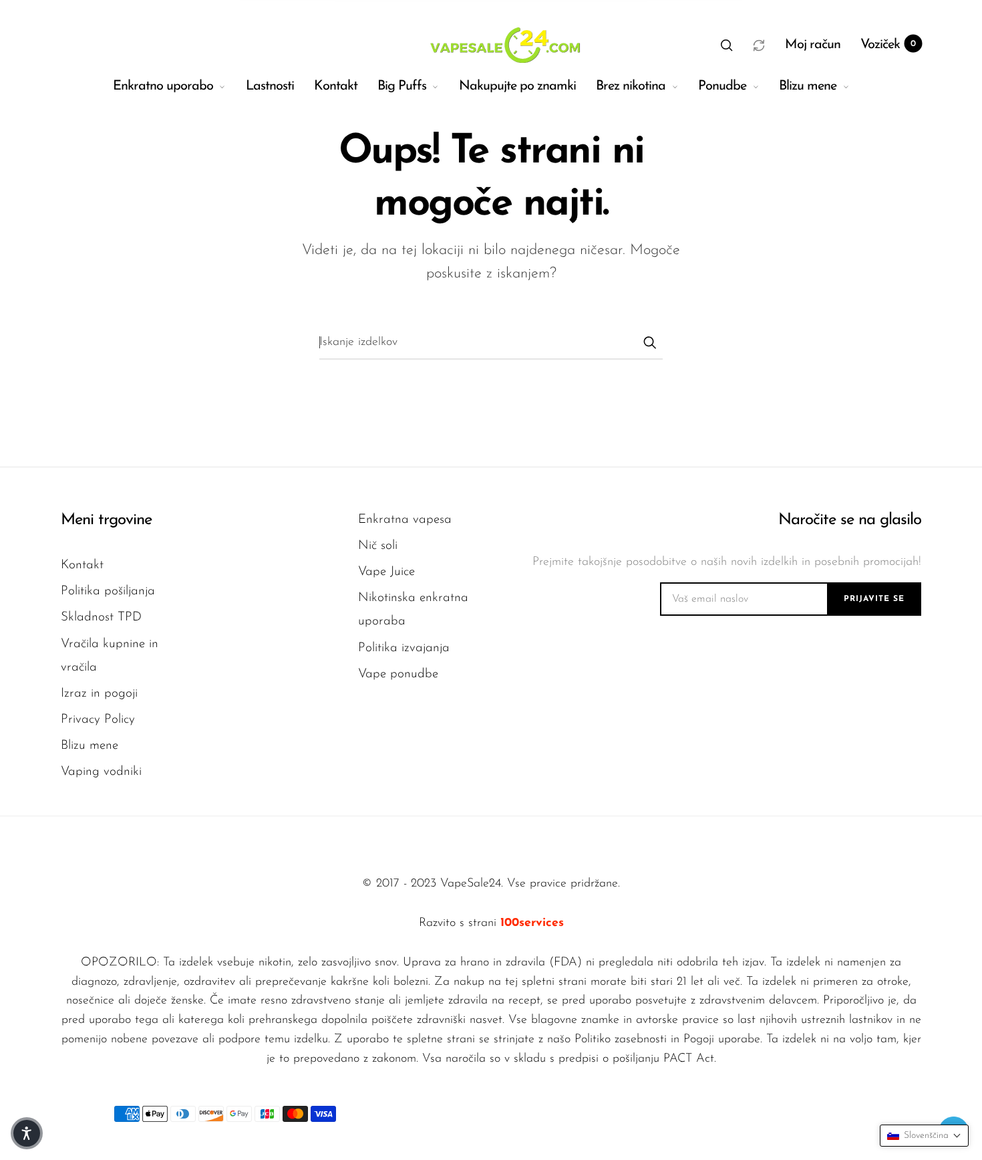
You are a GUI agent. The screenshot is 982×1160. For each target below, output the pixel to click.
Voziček (888, 44)
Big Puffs (401, 86)
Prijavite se (874, 599)
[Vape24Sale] (503, 45)
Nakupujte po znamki (517, 86)
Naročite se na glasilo (849, 520)
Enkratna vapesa (405, 519)
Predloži (649, 342)
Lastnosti (270, 86)
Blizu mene (807, 86)
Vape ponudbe (398, 674)
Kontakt (335, 86)
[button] (727, 44)
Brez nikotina (630, 86)
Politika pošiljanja (108, 591)
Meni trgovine (106, 520)
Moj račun (812, 44)
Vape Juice (386, 572)
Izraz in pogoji (99, 693)
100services (532, 923)
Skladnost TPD (101, 617)
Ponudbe (722, 86)
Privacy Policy (98, 719)
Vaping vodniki (101, 772)
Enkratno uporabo (163, 86)
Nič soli (377, 546)
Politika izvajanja (404, 648)
